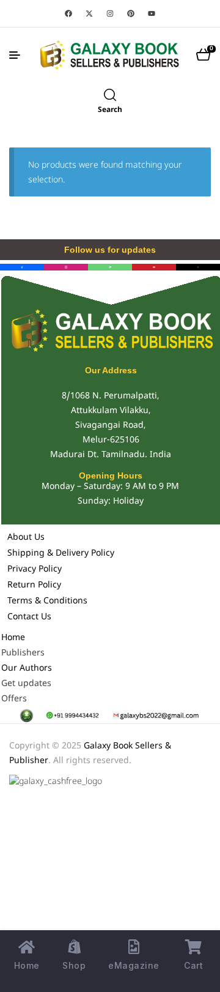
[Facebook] (68, 13)
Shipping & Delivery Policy (60, 553)
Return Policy (34, 585)
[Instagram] (110, 13)
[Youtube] (151, 13)
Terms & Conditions (47, 601)
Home (13, 638)
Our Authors (26, 668)
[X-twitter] (89, 13)
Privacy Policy (34, 569)
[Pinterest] (130, 13)
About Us (26, 537)
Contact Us (29, 617)
